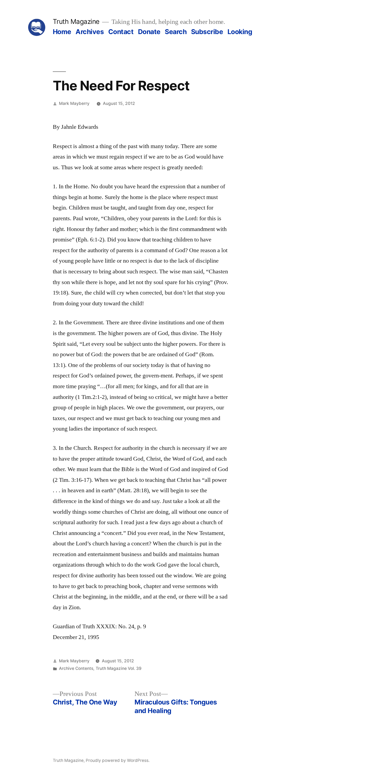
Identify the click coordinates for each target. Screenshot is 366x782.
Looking (239, 32)
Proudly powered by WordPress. (118, 760)
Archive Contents (76, 668)
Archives (90, 32)
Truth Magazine (76, 21)
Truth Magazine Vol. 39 (118, 668)
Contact (121, 32)
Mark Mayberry (74, 103)
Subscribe (207, 32)
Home (62, 32)
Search (175, 32)
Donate (149, 32)
